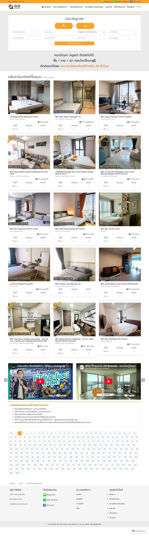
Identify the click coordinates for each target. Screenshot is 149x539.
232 (39, 469)
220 (101, 465)
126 (104, 449)
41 (68, 437)
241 (91, 469)
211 (52, 465)
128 (115, 449)
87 (30, 445)
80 (127, 441)
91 (50, 445)
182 (16, 461)
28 (134, 433)
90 (45, 445)
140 (48, 453)
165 (54, 457)
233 (45, 469)
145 (76, 453)
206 (23, 465)
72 (89, 441)
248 (132, 469)
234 (51, 469)
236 (62, 469)
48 (103, 437)
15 (73, 433)
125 (99, 449)
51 (117, 437)
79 (122, 441)
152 (114, 453)
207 (29, 465)
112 (32, 449)
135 (21, 453)
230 (28, 469)
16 (78, 433)
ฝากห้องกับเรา (76, 7)
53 (127, 437)
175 (109, 457)
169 (76, 457)
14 (69, 433)
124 (94, 449)
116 (52, 449)
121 (78, 449)
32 (25, 437)
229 (22, 469)
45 (88, 437)
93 (60, 445)
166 (60, 457)
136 (27, 453)
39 (59, 437)
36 (44, 437)
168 (71, 457)
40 (64, 437)
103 (111, 445)
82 (137, 441)
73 (93, 441)
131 (132, 449)
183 (21, 461)
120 (72, 449)
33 (29, 437)
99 (89, 445)
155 (130, 453)
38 (54, 437)
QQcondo (137, 1)
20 (96, 433)
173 (98, 457)
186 (38, 461)
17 (82, 433)
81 (132, 441)
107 (134, 445)
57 (15, 441)
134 (16, 453)
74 (98, 441)
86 (25, 445)
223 (118, 465)
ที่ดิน (78, 508)
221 (106, 465)
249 (11, 473)
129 (121, 449)
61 (35, 441)
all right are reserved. (91, 524)
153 (120, 453)
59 (25, 441)
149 (98, 453)
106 (128, 445)
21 (101, 433)
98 (84, 445)
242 (97, 469)
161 (33, 457)
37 (49, 437)
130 (126, 449)
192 (71, 461)
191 (66, 461)
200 (115, 461)
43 (78, 437)
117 (57, 449)
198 (104, 461)
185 (32, 461)
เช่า (85, 26)
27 (129, 433)
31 (20, 437)
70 (79, 441)
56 (11, 441)
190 (60, 461)
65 (54, 441)
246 (120, 469)
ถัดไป (17, 473)
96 (75, 445)
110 (22, 449)
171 (87, 457)
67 (64, 441)
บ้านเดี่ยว (79, 499)
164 (49, 457)
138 (38, 453)
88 (35, 445)
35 (39, 437)
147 (87, 453)
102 (106, 445)
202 (127, 461)
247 (126, 469)
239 (79, 469)
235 (56, 469)
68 (69, 441)
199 (109, 461)
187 (43, 461)
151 (109, 453)
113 (37, 449)
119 (67, 449)
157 (11, 457)
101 (100, 445)
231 (34, 469)
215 (73, 465)
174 (103, 457)
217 (84, 465)
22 (105, 433)
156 (136, 453)
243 (103, 469)
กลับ (11, 433)
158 (16, 457)
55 (136, 437)
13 (64, 433)
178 (125, 457)
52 (122, 437)
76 (108, 441)
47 (98, 437)
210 (47, 465)
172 (92, 457)
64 (49, 441)
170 (82, 457)
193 (76, 461)
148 (92, 453)
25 (120, 433)
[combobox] (26, 32)
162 (38, 457)
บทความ (108, 7)
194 (82, 461)
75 (103, 441)
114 (42, 449)
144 (70, 453)
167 (65, 457)
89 (40, 445)
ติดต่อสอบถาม (139, 531)
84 (15, 445)
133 (11, 453)
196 (93, 461)
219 (95, 465)
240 (85, 469)
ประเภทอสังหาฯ (60, 7)
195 (87, 461)
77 (113, 441)
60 (30, 441)
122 (83, 449)
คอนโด (78, 494)
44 (83, 437)
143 (65, 453)
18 (87, 433)
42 (73, 437)
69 (74, 441)
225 (129, 465)
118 (62, 449)
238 (74, 469)
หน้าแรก (47, 7)
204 (11, 465)
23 (110, 433)
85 (20, 445)
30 (15, 437)
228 (16, 469)
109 (16, 449)
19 (91, 433)
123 (88, 449)
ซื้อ (63, 26)
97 (80, 445)
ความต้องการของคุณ (94, 7)
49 (108, 437)
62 (40, 441)
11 (55, 433)
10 (51, 433)
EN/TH (139, 7)
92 (55, 445)
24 (115, 433)
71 (84, 441)
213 (63, 465)
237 (68, 469)
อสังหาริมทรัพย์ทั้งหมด (33, 483)
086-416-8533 (123, 1)
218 (90, 465)
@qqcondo (109, 1)
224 (123, 465)
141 (54, 453)
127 (110, 449)
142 (59, 453)
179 (130, 457)
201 (121, 461)
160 (27, 457)
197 (98, 461)
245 (114, 469)
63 (45, 441)
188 (49, 461)
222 (112, 465)
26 (125, 433)
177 (120, 457)
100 (94, 445)
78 (118, 441)
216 (79, 465)
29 (11, 437)
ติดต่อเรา (131, 7)
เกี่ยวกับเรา (113, 513)
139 (43, 453)
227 (11, 469)
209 (41, 465)
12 (60, 433)
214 (68, 465)
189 (54, 461)
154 (125, 453)
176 (114, 457)
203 (133, 461)
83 (11, 445)
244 (108, 469)
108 (11, 449)
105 (122, 445)
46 (93, 437)
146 (81, 453)
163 (43, 457)
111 (27, 449)
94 (65, 445)
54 (132, 437)
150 (104, 453)
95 (70, 445)
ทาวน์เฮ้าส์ (79, 503)
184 (27, 461)
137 (32, 453)
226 (135, 465)
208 (35, 465)
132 (137, 449)
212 (57, 465)
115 (47, 449)
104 (117, 445)
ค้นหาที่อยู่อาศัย (75, 43)
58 (20, 441)
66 (59, 441)
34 (34, 437)
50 (113, 437)
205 (17, 465)
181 (11, 461)
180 (136, 457)
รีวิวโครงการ (119, 7)
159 (21, 457)
